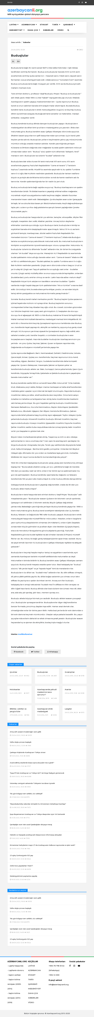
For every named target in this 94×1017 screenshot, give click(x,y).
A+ (18, 61)
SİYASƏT (44, 25)
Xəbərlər (26, 42)
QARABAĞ (68, 25)
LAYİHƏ (13, 25)
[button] (68, 30)
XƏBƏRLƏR (48, 30)
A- (13, 61)
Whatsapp (53, 652)
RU (11, 2)
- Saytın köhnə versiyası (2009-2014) (14, 984)
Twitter (36, 652)
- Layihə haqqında (15, 966)
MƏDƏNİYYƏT (16, 30)
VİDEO (60, 30)
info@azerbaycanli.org (59, 984)
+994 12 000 (54, 975)
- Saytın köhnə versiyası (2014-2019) (14, 997)
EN (8, 2)
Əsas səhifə (16, 42)
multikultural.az (25, 634)
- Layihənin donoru (15, 970)
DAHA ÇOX (33, 30)
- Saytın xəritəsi (14, 975)
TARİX (55, 25)
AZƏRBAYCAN (28, 25)
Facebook (19, 652)
